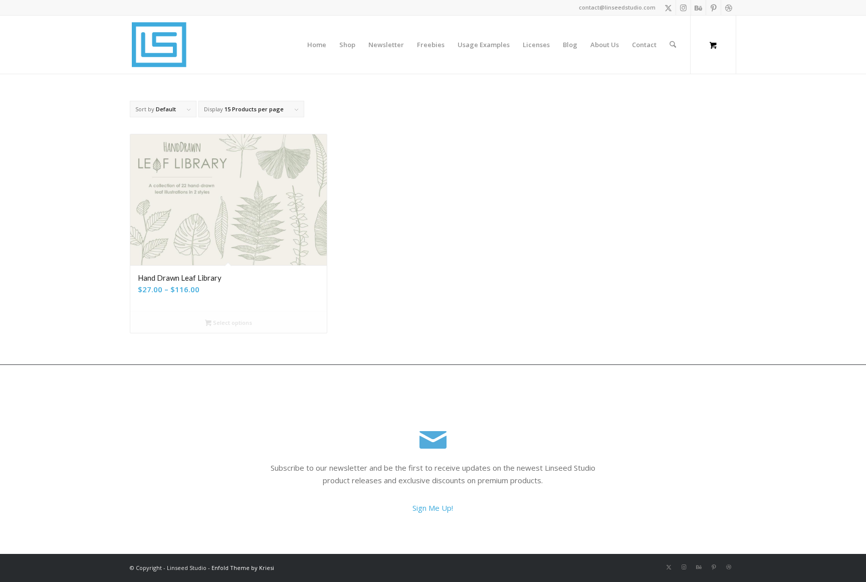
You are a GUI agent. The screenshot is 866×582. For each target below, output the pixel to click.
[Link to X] (668, 7)
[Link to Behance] (698, 7)
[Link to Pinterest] (713, 7)
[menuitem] (317, 45)
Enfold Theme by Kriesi (242, 567)
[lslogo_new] (159, 45)
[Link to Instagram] (683, 7)
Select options (231, 322)
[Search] (673, 45)
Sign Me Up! (432, 508)
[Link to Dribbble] (728, 7)
